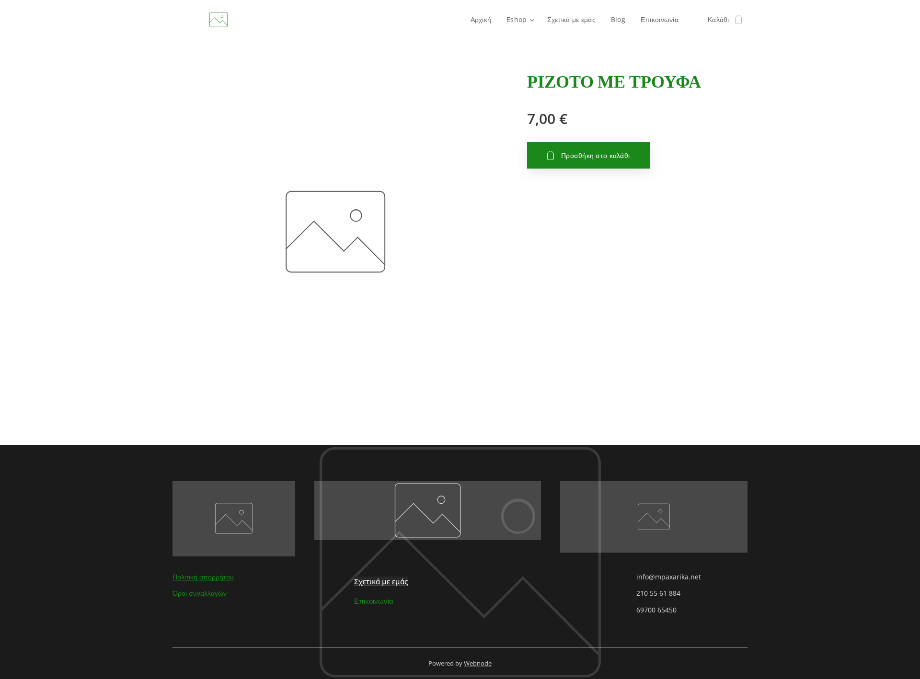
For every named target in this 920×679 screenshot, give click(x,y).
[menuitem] (483, 20)
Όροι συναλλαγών (199, 593)
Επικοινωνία (373, 601)
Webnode (478, 663)
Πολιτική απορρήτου (203, 576)
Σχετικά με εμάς (381, 581)
